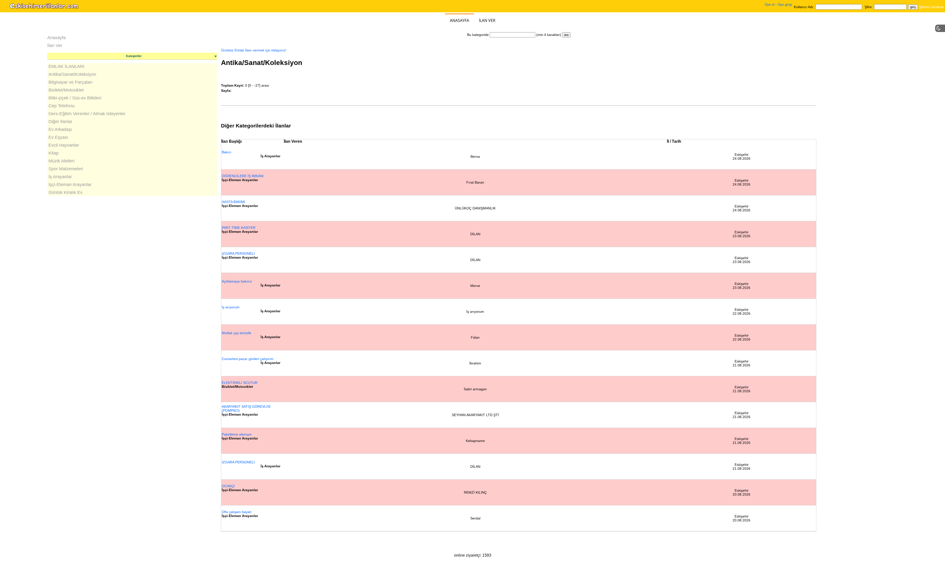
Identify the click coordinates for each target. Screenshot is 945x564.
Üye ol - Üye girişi (778, 4)
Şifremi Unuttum (931, 7)
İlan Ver (487, 20)
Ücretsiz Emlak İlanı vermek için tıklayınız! (253, 50)
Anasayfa (459, 20)
